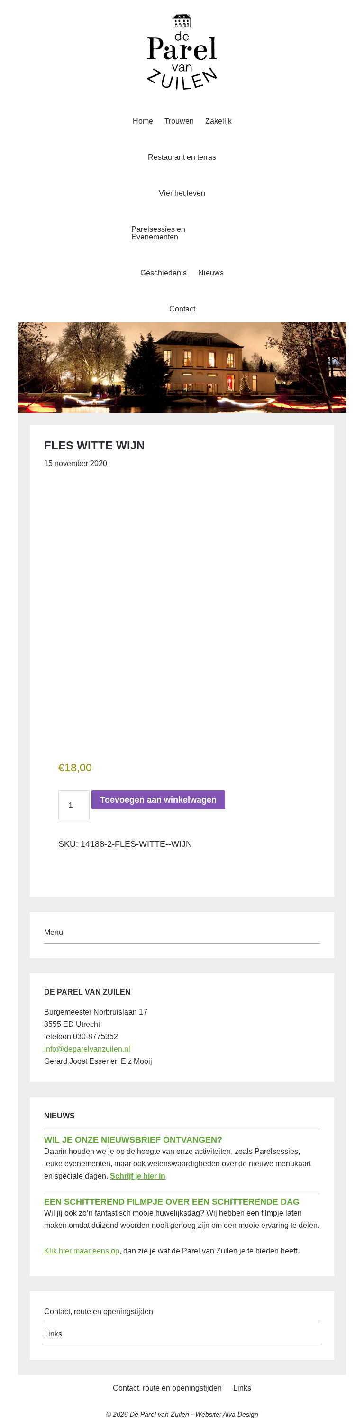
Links (53, 1334)
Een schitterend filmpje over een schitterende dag (172, 1202)
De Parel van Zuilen (159, 1414)
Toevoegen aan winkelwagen (158, 800)
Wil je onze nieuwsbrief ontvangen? (133, 1139)
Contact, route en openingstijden (98, 1312)
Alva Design (240, 1414)
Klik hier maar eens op (81, 1251)
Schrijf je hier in (137, 1176)
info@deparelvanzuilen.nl (87, 1049)
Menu (53, 932)
